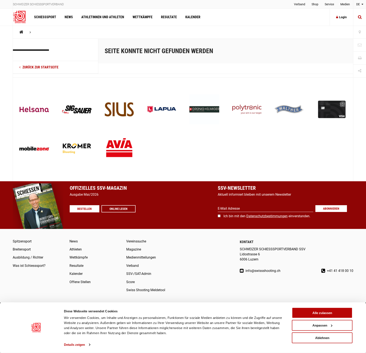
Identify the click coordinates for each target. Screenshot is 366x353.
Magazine (133, 249)
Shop (315, 4)
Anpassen (319, 325)
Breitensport (22, 249)
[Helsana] (34, 109)
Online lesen (119, 208)
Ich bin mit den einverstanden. (266, 216)
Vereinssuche (136, 241)
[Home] (21, 32)
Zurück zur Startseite (40, 67)
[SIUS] (119, 109)
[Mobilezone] (34, 149)
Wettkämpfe (142, 17)
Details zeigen (74, 344)
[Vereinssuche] (359, 32)
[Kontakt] (359, 45)
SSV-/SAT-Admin (138, 274)
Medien (345, 4)
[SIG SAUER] (76, 109)
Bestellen (84, 208)
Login (343, 17)
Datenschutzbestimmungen (267, 216)
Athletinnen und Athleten (102, 17)
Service (329, 4)
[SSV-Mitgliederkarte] (332, 109)
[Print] (359, 58)
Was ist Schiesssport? (29, 266)
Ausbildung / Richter (28, 257)
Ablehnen (322, 337)
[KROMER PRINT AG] (76, 149)
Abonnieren (331, 208)
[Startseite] (21, 17)
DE (358, 4)
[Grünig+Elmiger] (204, 109)
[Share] (359, 71)
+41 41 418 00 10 (339, 271)
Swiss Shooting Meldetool (145, 290)
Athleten (75, 249)
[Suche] (359, 17)
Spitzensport (22, 241)
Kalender (192, 17)
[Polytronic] (247, 109)
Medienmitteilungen (141, 257)
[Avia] (119, 149)
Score (130, 282)
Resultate (169, 17)
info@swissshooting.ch (262, 271)
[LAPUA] (161, 109)
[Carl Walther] (289, 109)
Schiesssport (45, 17)
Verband (299, 4)
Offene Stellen (80, 282)
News (69, 17)
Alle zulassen (322, 313)
